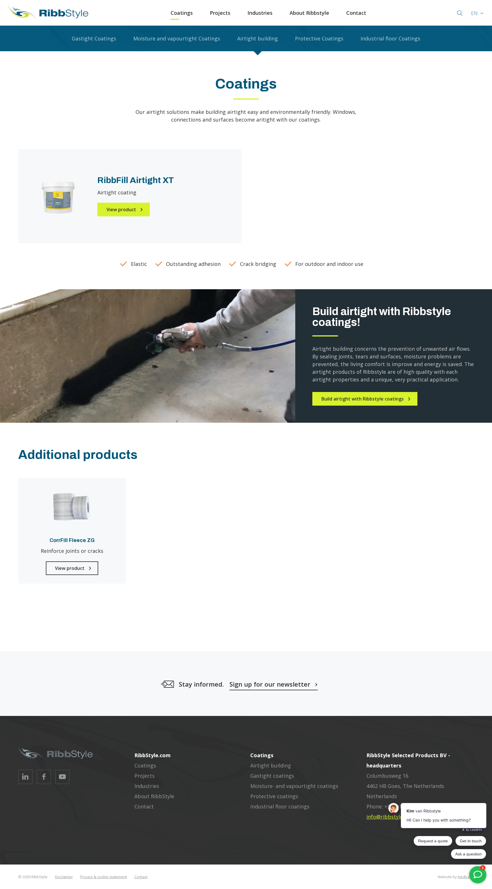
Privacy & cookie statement (103, 876)
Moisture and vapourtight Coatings (176, 38)
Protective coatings (274, 796)
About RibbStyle (154, 796)
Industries (259, 12)
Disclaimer (64, 876)
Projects (220, 12)
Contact (356, 12)
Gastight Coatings (94, 38)
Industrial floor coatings (279, 806)
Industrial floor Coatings (390, 38)
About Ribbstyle (309, 12)
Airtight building (257, 38)
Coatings (182, 12)
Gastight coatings (272, 775)
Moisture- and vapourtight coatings (294, 786)
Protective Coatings (319, 38)
